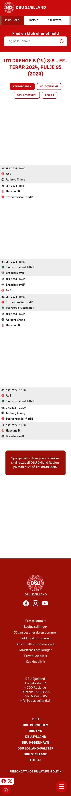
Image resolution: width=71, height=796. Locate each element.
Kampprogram (22, 87)
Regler (49, 95)
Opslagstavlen (27, 95)
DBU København (35, 742)
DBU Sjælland (35, 754)
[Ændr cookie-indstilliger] (6, 789)
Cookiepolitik (35, 661)
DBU (35, 719)
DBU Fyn (35, 731)
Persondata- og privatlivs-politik (35, 771)
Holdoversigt (49, 87)
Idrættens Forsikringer (35, 650)
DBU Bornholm (35, 725)
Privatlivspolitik (35, 656)
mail (20, 467)
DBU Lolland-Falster (35, 748)
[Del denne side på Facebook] (3, 782)
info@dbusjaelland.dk (35, 700)
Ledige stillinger (35, 626)
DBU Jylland (35, 737)
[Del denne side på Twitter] (10, 782)
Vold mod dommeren (35, 638)
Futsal (35, 760)
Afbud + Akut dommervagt (35, 644)
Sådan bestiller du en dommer (35, 632)
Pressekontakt (35, 621)
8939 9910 (49, 467)
